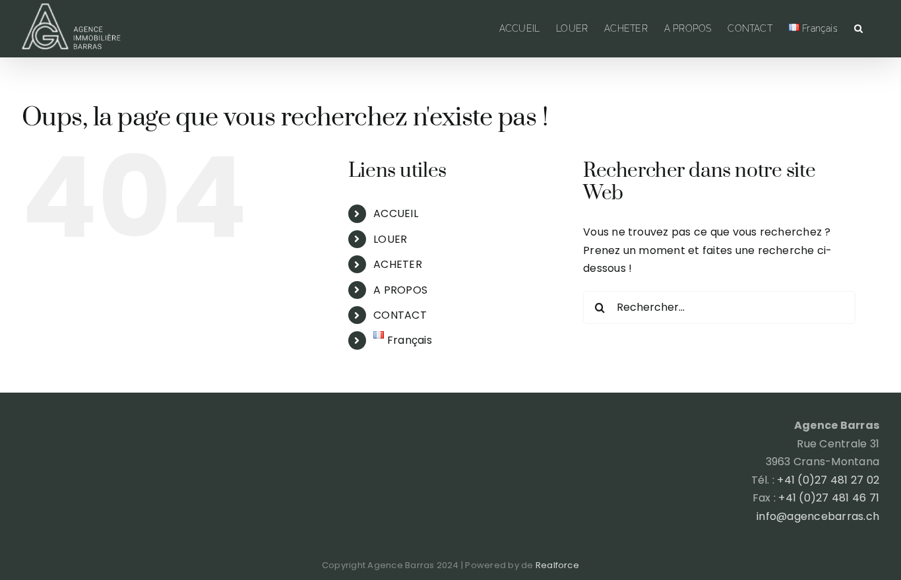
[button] (858, 28)
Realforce (557, 565)
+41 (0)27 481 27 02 (828, 480)
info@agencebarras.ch (818, 516)
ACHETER (397, 264)
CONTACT (400, 315)
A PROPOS (400, 290)
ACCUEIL (395, 213)
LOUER (390, 239)
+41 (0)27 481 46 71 (828, 497)
